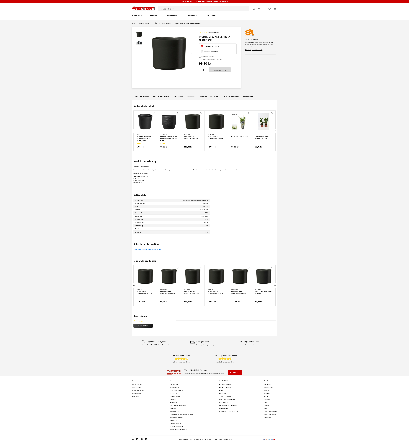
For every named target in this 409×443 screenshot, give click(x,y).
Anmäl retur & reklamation (178, 405)
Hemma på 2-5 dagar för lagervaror (207, 345)
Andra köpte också (141, 96)
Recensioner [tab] (140, 316)
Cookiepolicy (223, 402)
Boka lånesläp (136, 393)
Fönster (266, 405)
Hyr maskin (135, 396)
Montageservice (137, 384)
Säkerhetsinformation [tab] (146, 244)
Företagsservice (137, 387)
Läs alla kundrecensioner (181, 362)
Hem (133, 23)
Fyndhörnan (267, 384)
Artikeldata (178, 96)
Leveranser (173, 402)
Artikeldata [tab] (139, 195)
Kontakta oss (174, 384)
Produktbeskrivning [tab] (144, 161)
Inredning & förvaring (270, 411)
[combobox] (203, 8)
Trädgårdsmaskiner (270, 414)
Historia (221, 390)
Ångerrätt (173, 408)
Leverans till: (208, 46)
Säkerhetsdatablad (176, 423)
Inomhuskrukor (166, 23)
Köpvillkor (173, 399)
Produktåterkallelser (176, 426)
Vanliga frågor (174, 393)
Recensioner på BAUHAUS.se (228, 405)
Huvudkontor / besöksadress (228, 411)
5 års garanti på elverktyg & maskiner (181, 414)
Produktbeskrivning (161, 96)
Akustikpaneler (268, 387)
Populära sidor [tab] (269, 381)
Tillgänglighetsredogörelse (178, 429)
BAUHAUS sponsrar (225, 387)
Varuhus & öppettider (176, 390)
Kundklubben (172, 15)
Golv (265, 408)
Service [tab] (134, 381)
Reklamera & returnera (251, 345)
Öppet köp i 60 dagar (176, 417)
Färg (265, 402)
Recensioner (248, 96)
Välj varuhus (214, 51)
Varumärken (211, 15)
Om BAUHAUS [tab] (223, 381)
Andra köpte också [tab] (143, 106)
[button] (143, 326)
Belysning (267, 393)
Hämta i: (207, 51)
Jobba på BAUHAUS (225, 396)
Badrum (266, 390)
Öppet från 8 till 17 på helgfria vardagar (159, 345)
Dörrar (266, 396)
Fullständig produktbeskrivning (254, 50)
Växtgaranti (173, 420)
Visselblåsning (174, 387)
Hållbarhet (222, 393)
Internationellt (223, 408)
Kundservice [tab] (174, 381)
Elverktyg (267, 399)
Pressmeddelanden (225, 384)
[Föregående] (147, 53)
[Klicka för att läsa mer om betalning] (270, 439)
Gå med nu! (234, 372)
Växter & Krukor (144, 23)
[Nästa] (191, 53)
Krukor (155, 23)
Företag (153, 15)
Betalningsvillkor (175, 396)
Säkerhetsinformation (209, 96)
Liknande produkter (231, 96)
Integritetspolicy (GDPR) (227, 399)
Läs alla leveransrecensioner (225, 362)
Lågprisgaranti (174, 411)
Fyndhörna (192, 15)
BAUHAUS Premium (138, 390)
